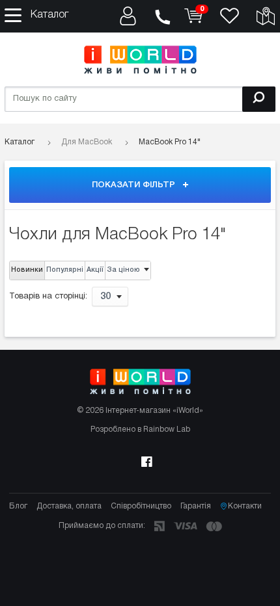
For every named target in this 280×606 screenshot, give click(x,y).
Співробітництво (141, 506)
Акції (95, 270)
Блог (18, 506)
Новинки (27, 270)
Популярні (64, 270)
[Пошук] (258, 99)
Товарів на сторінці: (48, 297)
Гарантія (195, 506)
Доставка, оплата (69, 506)
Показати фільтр (135, 185)
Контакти (245, 506)
